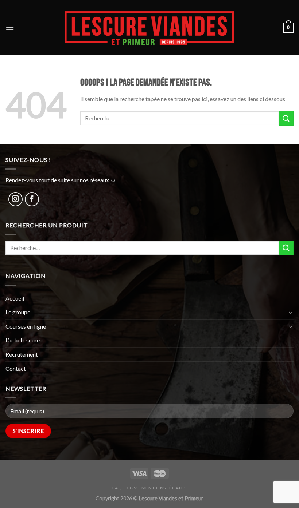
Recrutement (21, 354)
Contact (15, 368)
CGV (132, 488)
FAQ (117, 488)
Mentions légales (164, 488)
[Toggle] (291, 312)
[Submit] (286, 118)
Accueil (14, 298)
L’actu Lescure (22, 340)
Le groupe (17, 312)
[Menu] (9, 27)
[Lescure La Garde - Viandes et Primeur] (149, 27)
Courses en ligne (25, 326)
